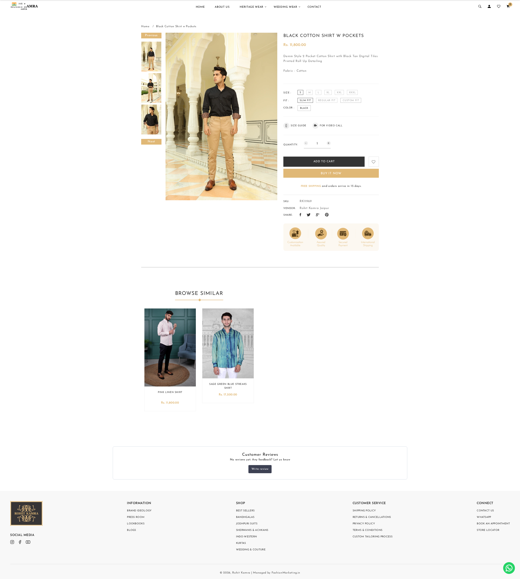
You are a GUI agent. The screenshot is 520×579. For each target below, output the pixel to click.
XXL (339, 92)
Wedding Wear (285, 7)
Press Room (135, 517)
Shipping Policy (364, 511)
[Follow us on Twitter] (309, 215)
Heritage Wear (251, 7)
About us (222, 7)
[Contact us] (509, 568)
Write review (260, 469)
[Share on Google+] (318, 215)
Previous (151, 35)
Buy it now (331, 173)
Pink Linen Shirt (228, 392)
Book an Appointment (493, 524)
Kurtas (241, 543)
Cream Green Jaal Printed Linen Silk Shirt (170, 393)
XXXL (352, 92)
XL (328, 92)
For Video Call (331, 125)
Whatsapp (484, 517)
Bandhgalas (245, 517)
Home (200, 7)
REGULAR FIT (327, 100)
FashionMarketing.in (286, 572)
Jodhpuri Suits (246, 524)
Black (304, 108)
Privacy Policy (364, 524)
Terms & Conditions (367, 530)
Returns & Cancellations (372, 517)
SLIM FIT (305, 100)
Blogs (131, 530)
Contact (314, 7)
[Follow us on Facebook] (300, 215)
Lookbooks (135, 524)
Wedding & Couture (250, 550)
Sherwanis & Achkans (252, 530)
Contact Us (485, 511)
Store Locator (488, 530)
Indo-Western (246, 537)
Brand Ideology (139, 511)
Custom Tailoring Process (372, 537)
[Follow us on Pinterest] (327, 215)
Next (151, 141)
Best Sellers (245, 511)
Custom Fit (351, 100)
